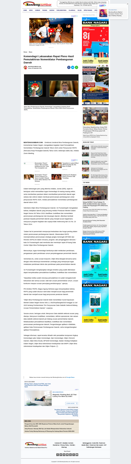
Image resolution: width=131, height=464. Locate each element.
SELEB (79, 10)
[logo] (36, 445)
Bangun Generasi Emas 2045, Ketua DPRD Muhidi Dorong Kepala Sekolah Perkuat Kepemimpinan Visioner (94, 233)
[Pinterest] (64, 454)
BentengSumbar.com (65, 461)
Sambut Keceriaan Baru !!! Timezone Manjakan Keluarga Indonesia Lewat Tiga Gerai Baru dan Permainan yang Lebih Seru (95, 216)
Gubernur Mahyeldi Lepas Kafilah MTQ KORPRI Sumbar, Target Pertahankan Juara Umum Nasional (99, 163)
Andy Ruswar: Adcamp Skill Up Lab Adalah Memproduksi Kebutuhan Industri (48, 428)
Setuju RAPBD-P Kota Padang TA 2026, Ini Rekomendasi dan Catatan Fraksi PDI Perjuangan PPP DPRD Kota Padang (95, 204)
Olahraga (72, 10)
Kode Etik (95, 443)
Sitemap (64, 447)
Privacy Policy (65, 445)
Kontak (71, 443)
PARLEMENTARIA (61, 10)
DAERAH (51, 10)
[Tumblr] (73, 454)
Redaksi (65, 443)
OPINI (96, 10)
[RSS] (77, 454)
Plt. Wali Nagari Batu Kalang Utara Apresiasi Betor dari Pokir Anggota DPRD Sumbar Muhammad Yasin (99, 176)
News (31, 10)
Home (25, 10)
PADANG (44, 10)
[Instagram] (67, 454)
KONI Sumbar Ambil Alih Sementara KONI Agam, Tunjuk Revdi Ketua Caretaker (99, 148)
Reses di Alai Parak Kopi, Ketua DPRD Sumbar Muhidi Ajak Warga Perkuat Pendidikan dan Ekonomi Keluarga (99, 155)
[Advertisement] (51, 127)
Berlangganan (87, 443)
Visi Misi (72, 445)
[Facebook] (57, 454)
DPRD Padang (88, 10)
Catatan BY (58, 443)
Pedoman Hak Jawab (96, 445)
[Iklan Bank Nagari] (95, 279)
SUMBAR (37, 10)
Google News (70, 377)
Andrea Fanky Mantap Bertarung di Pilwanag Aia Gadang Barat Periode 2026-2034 (49, 431)
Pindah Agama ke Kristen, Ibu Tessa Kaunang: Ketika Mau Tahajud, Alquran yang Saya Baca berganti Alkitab (95, 226)
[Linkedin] (70, 454)
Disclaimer (56, 445)
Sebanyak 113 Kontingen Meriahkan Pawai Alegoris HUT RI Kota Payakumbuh (99, 169)
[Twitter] (61, 454)
